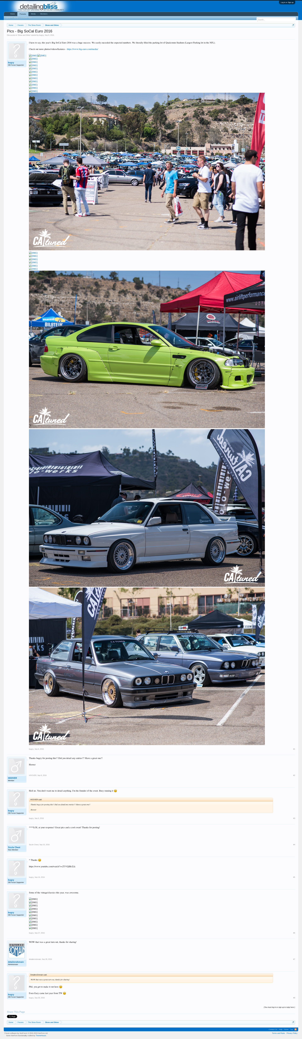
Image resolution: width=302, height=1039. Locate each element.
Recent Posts (27, 18)
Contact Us (273, 1029)
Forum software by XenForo (26, 1033)
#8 (294, 998)
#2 (294, 775)
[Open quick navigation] (293, 25)
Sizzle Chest (14, 847)
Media (33, 14)
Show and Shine (24, 35)
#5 (294, 877)
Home (12, 14)
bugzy (41, 35)
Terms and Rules (278, 1033)
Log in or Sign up (287, 2)
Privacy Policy (292, 1033)
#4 (294, 845)
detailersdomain (16, 962)
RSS (295, 1029)
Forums (23, 14)
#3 (294, 818)
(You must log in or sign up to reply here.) (279, 1007)
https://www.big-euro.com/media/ (82, 49)
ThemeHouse (41, 1035)
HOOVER (12, 778)
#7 (294, 959)
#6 (294, 933)
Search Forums (13, 18)
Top (291, 1029)
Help (280, 1029)
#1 (294, 749)
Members (44, 14)
